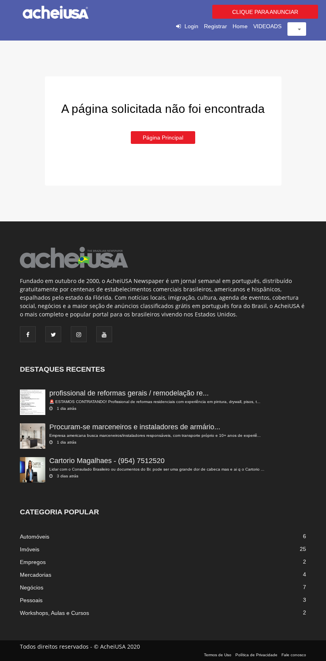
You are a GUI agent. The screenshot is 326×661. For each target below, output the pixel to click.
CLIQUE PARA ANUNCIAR (265, 12)
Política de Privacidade (256, 655)
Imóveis (29, 549)
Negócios (31, 587)
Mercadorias (35, 575)
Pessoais (31, 600)
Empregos (33, 562)
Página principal (163, 137)
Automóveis (34, 536)
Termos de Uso (217, 655)
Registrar (215, 26)
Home (240, 26)
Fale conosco (293, 655)
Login (191, 26)
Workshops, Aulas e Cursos (54, 613)
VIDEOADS (267, 26)
